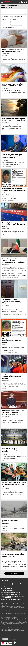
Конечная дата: (5, 24)
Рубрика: (4, 19)
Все (3, 11)
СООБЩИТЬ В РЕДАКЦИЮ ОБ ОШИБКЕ (11, 599)
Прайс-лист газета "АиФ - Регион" (10, 592)
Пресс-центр (19, 583)
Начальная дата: (5, 21)
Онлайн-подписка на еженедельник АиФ (13, 587)
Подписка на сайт (6, 588)
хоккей (4, 388)
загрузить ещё (14, 573)
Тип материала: (5, 16)
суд (3, 236)
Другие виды (5, 497)
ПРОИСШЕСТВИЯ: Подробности (10, 277)
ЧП (2, 61)
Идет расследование (8, 200)
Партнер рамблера (13, 639)
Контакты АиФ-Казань (7, 590)
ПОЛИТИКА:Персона (7, 166)
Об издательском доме (8, 583)
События (4, 131)
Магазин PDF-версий (7, 585)
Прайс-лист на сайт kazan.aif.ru (10, 594)
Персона (4, 568)
